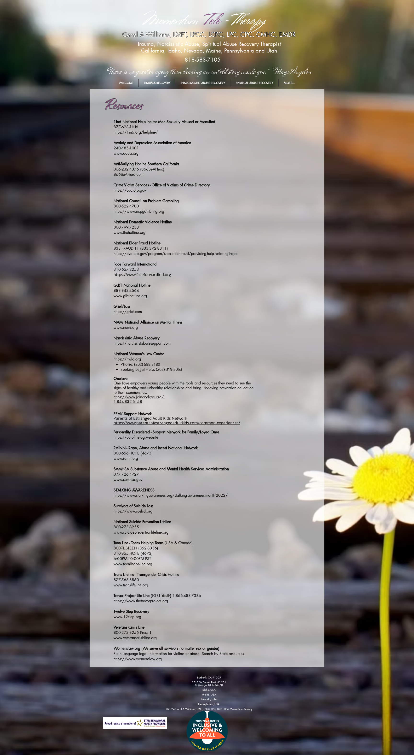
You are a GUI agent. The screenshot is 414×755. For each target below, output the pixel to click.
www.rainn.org (126, 458)
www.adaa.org (126, 153)
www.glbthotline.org (130, 295)
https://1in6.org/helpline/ (136, 132)
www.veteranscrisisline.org (135, 637)
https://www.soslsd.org (133, 511)
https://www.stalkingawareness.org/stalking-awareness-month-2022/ (171, 495)
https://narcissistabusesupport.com (142, 343)
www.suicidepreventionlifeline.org (141, 532)
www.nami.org (126, 327)
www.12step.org (127, 616)
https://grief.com (128, 311)
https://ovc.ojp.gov (130, 190)
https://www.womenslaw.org (138, 658)
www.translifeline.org (131, 585)
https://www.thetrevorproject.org (141, 600)
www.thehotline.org (129, 232)
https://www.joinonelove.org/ (139, 397)
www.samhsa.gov (128, 479)
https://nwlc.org (127, 359)
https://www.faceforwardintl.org (142, 274)
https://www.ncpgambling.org (139, 211)
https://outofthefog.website (136, 437)
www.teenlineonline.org (133, 563)
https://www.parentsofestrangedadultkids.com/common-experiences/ (177, 422)
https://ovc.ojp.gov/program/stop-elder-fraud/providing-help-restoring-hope (175, 253)
